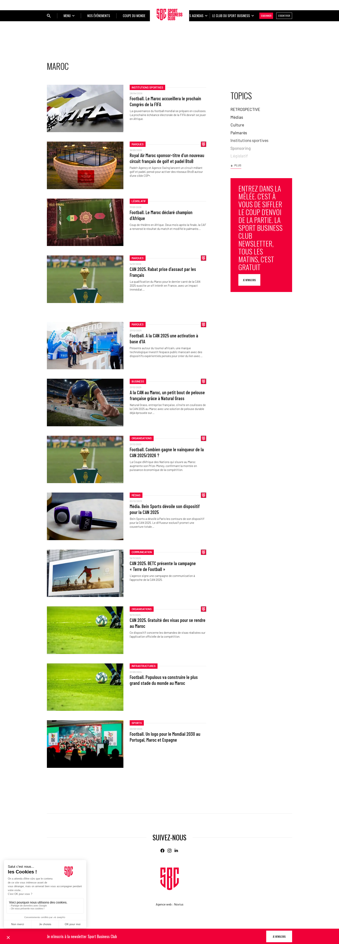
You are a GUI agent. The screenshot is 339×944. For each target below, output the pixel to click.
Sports (137, 723)
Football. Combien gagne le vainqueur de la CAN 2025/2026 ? (167, 452)
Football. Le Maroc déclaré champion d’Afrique (161, 215)
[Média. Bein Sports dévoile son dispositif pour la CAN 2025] (85, 516)
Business (138, 381)
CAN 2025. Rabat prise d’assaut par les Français (163, 272)
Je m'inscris (249, 280)
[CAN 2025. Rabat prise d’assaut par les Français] (85, 279)
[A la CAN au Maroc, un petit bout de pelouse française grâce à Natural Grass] (85, 402)
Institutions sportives (147, 87)
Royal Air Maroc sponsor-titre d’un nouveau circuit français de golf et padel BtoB (167, 158)
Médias (136, 495)
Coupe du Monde (134, 15)
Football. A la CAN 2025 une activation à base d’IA (164, 338)
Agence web (164, 904)
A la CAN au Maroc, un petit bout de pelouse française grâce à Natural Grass (167, 395)
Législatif (139, 201)
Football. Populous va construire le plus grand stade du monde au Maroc (164, 680)
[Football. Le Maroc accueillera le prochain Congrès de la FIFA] (85, 108)
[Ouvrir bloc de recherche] (49, 15)
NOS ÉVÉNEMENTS (98, 15)
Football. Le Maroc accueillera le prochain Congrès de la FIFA (165, 101)
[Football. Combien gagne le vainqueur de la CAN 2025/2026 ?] (85, 459)
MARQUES (138, 144)
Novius (178, 904)
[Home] (169, 879)
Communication (142, 552)
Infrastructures (144, 666)
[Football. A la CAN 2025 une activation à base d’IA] (85, 345)
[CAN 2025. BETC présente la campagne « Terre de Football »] (85, 573)
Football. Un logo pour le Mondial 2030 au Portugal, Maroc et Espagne (165, 737)
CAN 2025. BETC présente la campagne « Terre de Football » (163, 566)
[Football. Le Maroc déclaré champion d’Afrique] (85, 222)
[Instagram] (169, 851)
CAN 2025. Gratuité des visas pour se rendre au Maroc (167, 623)
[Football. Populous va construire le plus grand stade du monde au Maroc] (85, 687)
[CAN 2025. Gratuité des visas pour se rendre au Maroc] (85, 630)
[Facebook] (162, 851)
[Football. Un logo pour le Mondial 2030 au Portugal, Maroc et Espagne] (85, 744)
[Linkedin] (177, 851)
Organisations (142, 438)
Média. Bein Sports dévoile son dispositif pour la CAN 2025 (165, 509)
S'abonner (266, 15)
